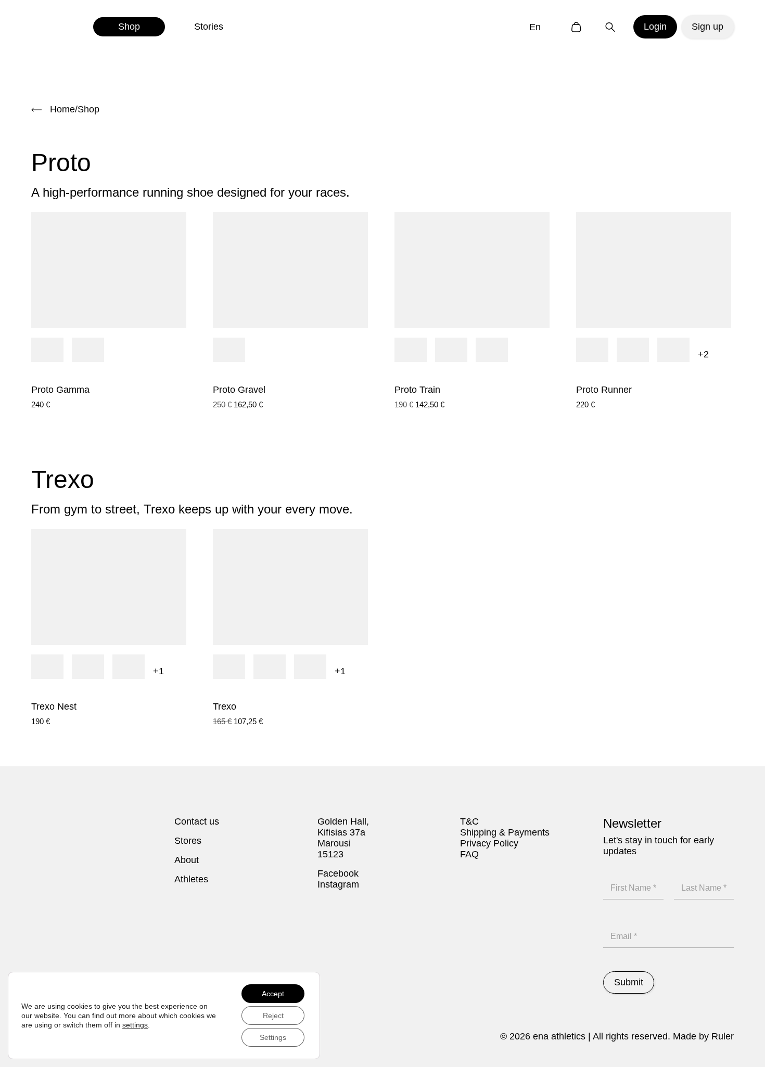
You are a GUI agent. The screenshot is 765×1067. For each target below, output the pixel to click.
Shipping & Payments (505, 832)
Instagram (338, 884)
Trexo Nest (53, 706)
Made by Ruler (703, 1036)
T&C (469, 821)
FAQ (469, 854)
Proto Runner (604, 389)
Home (62, 109)
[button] (537, 26)
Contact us (196, 821)
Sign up (707, 26)
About (186, 860)
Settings (273, 1037)
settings (135, 1025)
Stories (208, 26)
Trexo (224, 706)
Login (655, 26)
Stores (187, 840)
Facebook (338, 873)
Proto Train (417, 389)
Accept (273, 993)
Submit (628, 982)
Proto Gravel (239, 389)
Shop (129, 26)
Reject (273, 1015)
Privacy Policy (489, 843)
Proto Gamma (60, 389)
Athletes (191, 879)
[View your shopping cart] (576, 27)
